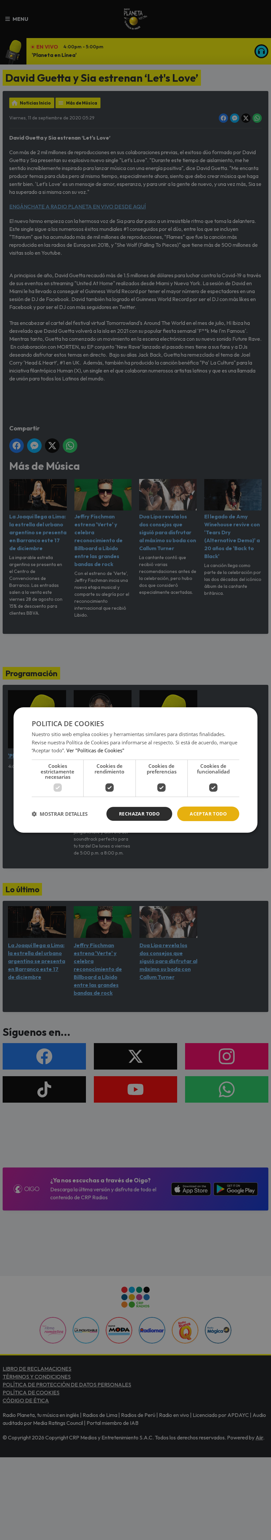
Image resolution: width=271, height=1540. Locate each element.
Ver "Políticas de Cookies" (95, 750)
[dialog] (135, 770)
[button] (60, 813)
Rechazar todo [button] (139, 814)
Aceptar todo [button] (208, 814)
